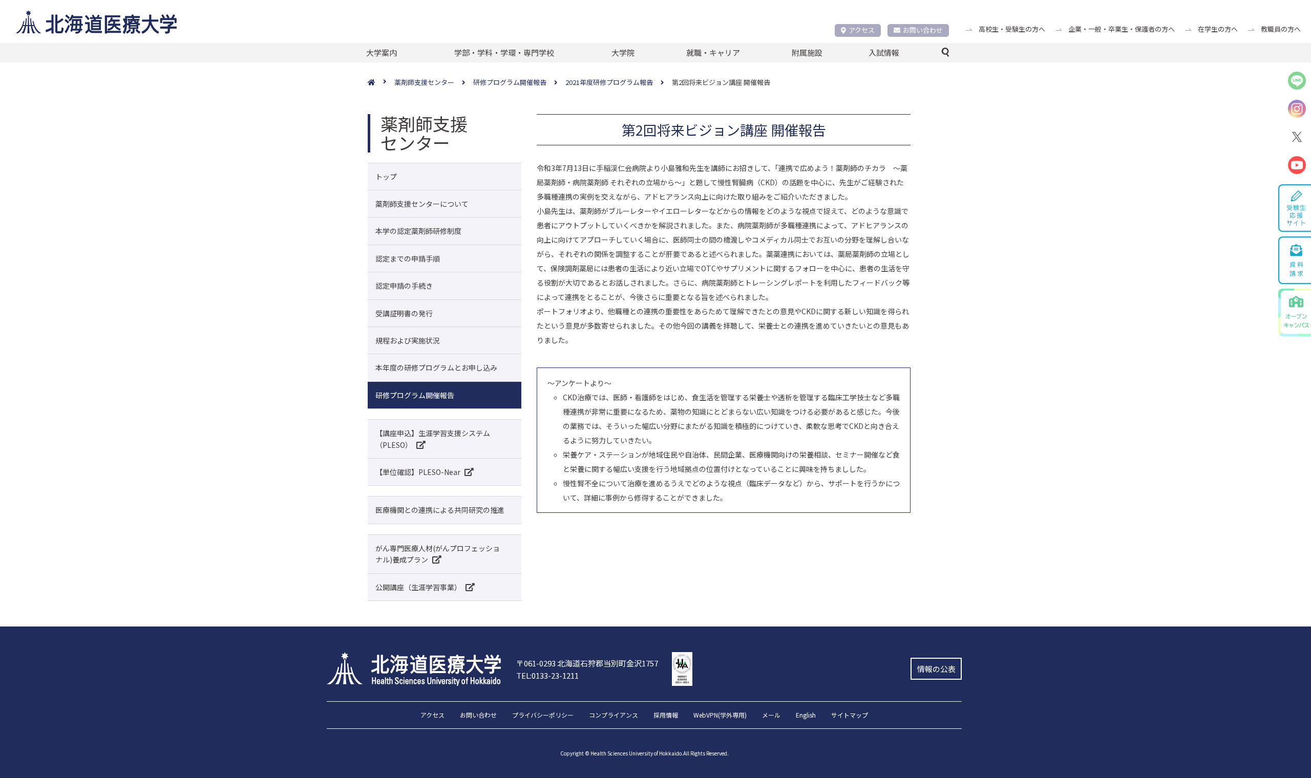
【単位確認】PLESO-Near (417, 472)
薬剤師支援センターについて (422, 204)
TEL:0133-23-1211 (547, 675)
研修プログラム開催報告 (414, 395)
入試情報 (884, 52)
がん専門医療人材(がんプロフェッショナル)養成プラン (437, 554)
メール (771, 715)
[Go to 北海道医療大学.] (381, 83)
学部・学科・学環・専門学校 (504, 52)
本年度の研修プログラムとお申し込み (436, 367)
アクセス (862, 30)
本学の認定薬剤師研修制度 (418, 231)
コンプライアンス (613, 715)
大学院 (623, 52)
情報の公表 (936, 668)
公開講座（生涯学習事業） (418, 587)
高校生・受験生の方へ (1012, 29)
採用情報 (665, 715)
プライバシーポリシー (543, 715)
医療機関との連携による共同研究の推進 (439, 510)
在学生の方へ (1218, 29)
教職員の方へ (1281, 29)
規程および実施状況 (407, 340)
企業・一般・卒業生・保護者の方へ (1121, 29)
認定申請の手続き (404, 285)
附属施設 (807, 52)
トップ (386, 176)
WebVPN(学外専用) (720, 715)
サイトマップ (849, 715)
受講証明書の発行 (404, 313)
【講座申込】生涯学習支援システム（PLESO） (432, 438)
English (806, 715)
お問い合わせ (923, 30)
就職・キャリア (713, 52)
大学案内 (381, 52)
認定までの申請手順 (407, 258)
